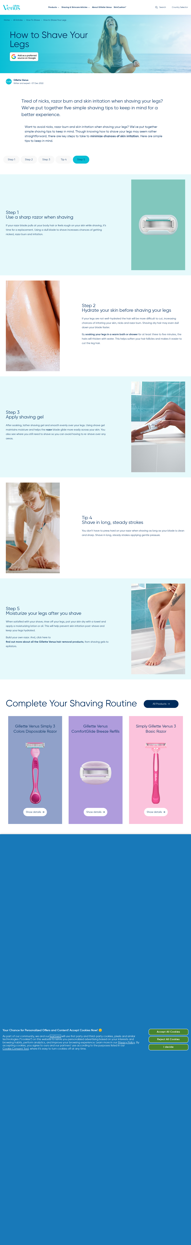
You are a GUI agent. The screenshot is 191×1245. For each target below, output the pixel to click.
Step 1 (11, 159)
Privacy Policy (126, 1042)
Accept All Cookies (168, 1032)
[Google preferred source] (24, 56)
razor (49, 430)
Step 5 (81, 159)
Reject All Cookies (168, 1039)
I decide (168, 1047)
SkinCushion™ (120, 7)
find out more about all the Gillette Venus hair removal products (44, 642)
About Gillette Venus (102, 7)
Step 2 (29, 159)
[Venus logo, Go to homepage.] (11, 7)
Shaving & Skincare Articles (74, 7)
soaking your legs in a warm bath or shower (111, 334)
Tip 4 (64, 159)
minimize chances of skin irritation (114, 136)
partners (55, 1036)
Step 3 (46, 159)
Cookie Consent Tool (16, 1048)
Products (52, 7)
